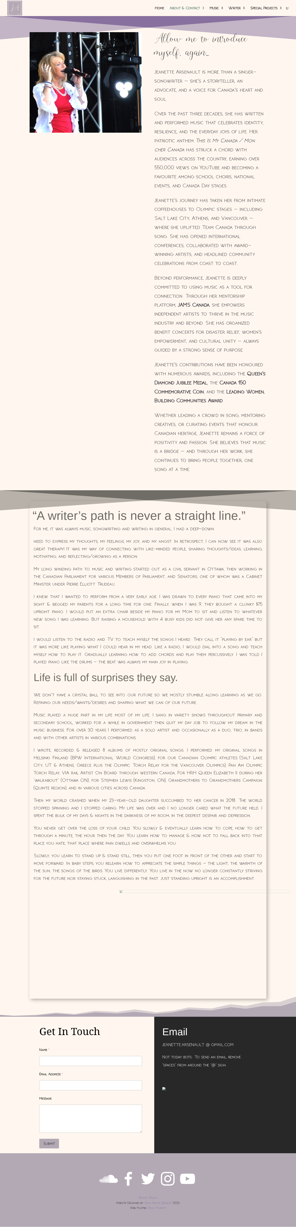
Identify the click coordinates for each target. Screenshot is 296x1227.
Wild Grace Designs (158, 1203)
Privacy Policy (148, 1198)
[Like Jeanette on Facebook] (128, 1187)
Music (214, 8)
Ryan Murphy (157, 1208)
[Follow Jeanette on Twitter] (148, 1187)
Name (44, 1050)
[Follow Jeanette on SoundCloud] (108, 1187)
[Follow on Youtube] (179, 1077)
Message (45, 1098)
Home (159, 8)
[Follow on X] (171, 1077)
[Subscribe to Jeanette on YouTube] (187, 1187)
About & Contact (185, 8)
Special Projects (263, 8)
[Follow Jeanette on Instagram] (167, 1187)
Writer (235, 8)
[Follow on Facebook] (163, 1077)
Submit (49, 1143)
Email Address (51, 1074)
